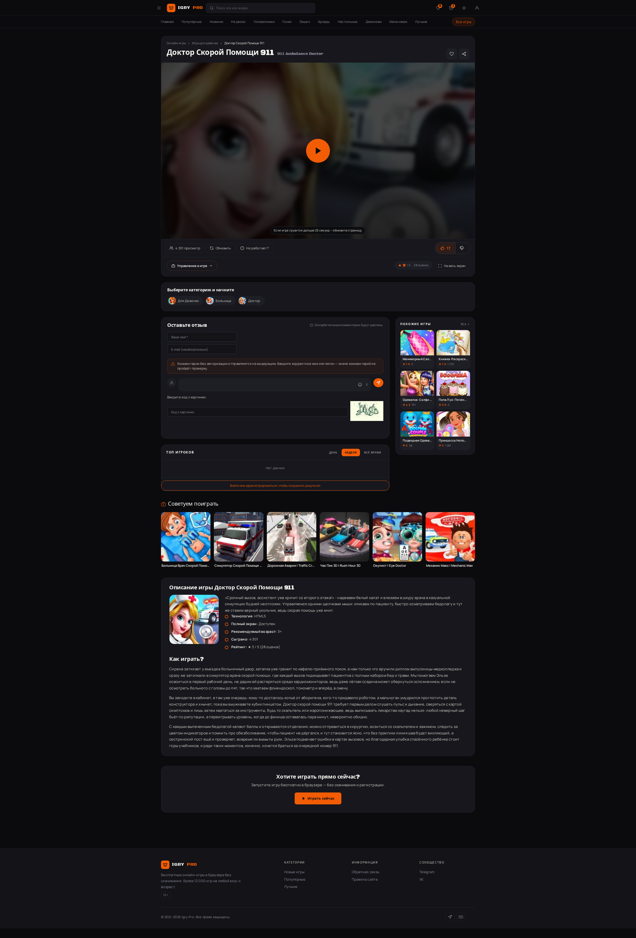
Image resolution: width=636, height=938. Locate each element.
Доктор (254, 301)
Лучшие (421, 21)
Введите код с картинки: (186, 397)
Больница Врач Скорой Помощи (185, 565)
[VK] (460, 916)
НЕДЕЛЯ (351, 452)
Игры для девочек (205, 43)
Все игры (463, 21)
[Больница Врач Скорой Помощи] (185, 537)
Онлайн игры (176, 43)
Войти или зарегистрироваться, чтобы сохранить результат (275, 485)
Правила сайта (365, 879)
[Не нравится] (462, 248)
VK (421, 879)
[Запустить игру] (318, 151)
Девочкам (374, 21)
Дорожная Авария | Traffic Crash (291, 565)
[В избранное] (451, 54)
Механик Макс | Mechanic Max (449, 565)
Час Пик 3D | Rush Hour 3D (340, 565)
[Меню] (159, 8)
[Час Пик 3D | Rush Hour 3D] (344, 537)
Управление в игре (192, 265)
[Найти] (212, 8)
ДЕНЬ (333, 452)
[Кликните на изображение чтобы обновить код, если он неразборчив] (366, 411)
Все (463, 324)
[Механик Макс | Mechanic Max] (450, 537)
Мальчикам (398, 21)
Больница (223, 301)
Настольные (348, 21)
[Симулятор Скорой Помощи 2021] (238, 537)
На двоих (238, 21)
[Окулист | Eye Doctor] (397, 537)
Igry (190, 7)
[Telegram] (449, 916)
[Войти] (477, 8)
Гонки (287, 21)
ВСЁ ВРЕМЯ (372, 452)
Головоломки (264, 21)
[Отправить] (378, 382)
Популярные (192, 21)
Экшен (304, 21)
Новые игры (294, 871)
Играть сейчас (321, 798)
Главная (167, 21)
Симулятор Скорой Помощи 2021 (238, 565)
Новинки (216, 21)
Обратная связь (365, 871)
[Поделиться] (464, 54)
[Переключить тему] (464, 8)
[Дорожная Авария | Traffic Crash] (291, 537)
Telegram (427, 871)
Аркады (324, 21)
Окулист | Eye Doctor (389, 565)
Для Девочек (188, 301)
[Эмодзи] (360, 384)
